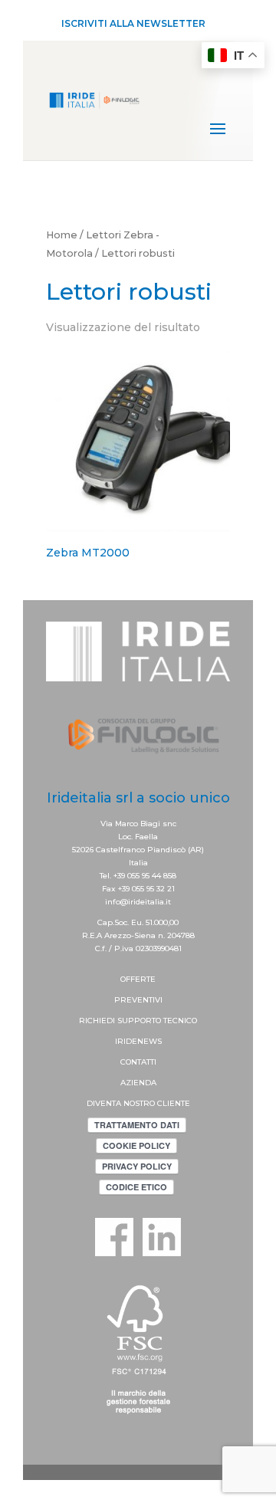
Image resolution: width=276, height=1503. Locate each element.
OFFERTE (138, 979)
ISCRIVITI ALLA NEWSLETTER (133, 23)
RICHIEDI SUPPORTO (121, 1021)
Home (61, 235)
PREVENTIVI (138, 1000)
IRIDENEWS (138, 1041)
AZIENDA (138, 1083)
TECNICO (180, 1021)
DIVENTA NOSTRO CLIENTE (138, 1103)
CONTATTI (138, 1062)
